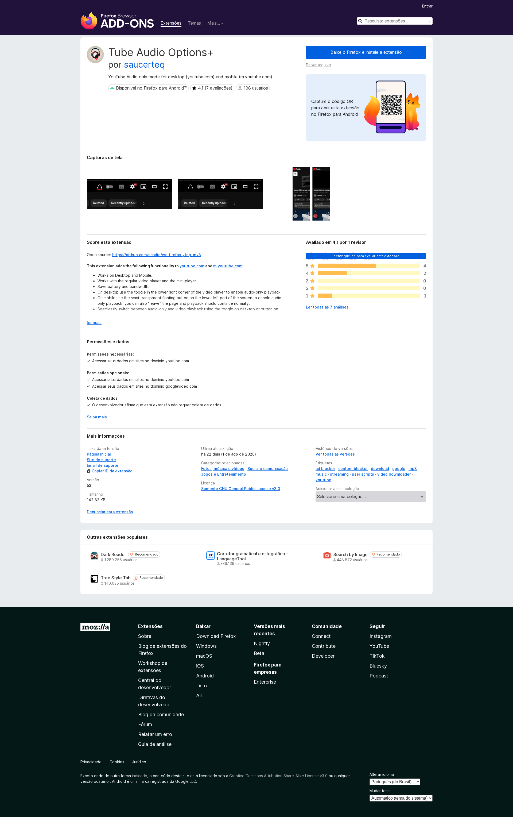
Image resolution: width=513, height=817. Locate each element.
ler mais (94, 322)
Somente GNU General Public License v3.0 (240, 488)
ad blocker (325, 468)
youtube (323, 479)
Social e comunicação (267, 468)
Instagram (381, 636)
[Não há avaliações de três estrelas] (369, 281)
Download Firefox (216, 636)
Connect (321, 636)
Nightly (262, 643)
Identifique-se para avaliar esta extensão (366, 256)
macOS (204, 656)
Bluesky (378, 666)
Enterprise (265, 682)
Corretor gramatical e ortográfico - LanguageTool (252, 556)
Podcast (379, 676)
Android (205, 676)
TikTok (377, 656)
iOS (200, 666)
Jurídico (139, 762)
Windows (206, 646)
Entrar (427, 6)
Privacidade (91, 762)
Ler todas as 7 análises (327, 307)
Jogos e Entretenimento (223, 474)
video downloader (394, 474)
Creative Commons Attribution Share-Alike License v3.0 (278, 775)
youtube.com (192, 266)
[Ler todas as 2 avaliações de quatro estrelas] (369, 273)
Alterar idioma (382, 774)
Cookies (117, 762)
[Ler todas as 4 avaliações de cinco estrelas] (369, 266)
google (398, 468)
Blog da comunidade (161, 714)
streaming (339, 474)
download (380, 468)
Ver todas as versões (335, 454)
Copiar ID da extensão (112, 471)
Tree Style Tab (116, 577)
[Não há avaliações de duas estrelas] (369, 288)
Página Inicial (99, 454)
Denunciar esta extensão (110, 512)
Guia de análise (155, 744)
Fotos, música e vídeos (222, 468)
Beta (259, 653)
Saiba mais (97, 417)
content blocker (353, 468)
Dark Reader (113, 554)
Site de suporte (101, 459)
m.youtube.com (228, 266)
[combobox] (395, 21)
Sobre (144, 636)
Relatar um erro (155, 734)
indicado (139, 775)
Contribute (324, 646)
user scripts (363, 474)
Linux (202, 685)
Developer (323, 656)
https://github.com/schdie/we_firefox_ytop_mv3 (156, 254)
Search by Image (350, 554)
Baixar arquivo (318, 65)
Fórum (145, 724)
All (199, 695)
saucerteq (144, 64)
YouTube (379, 646)
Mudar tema (380, 790)
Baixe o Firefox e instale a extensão (366, 52)
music (321, 474)
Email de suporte (102, 465)
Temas (194, 23)
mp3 (413, 468)
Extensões (171, 23)
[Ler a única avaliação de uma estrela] (369, 296)
